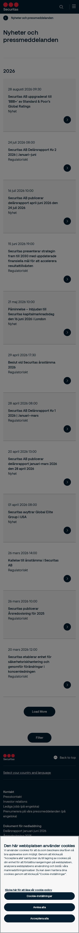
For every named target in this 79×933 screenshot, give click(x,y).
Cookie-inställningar (39, 896)
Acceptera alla (39, 918)
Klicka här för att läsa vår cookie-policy (28, 889)
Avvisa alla (39, 907)
